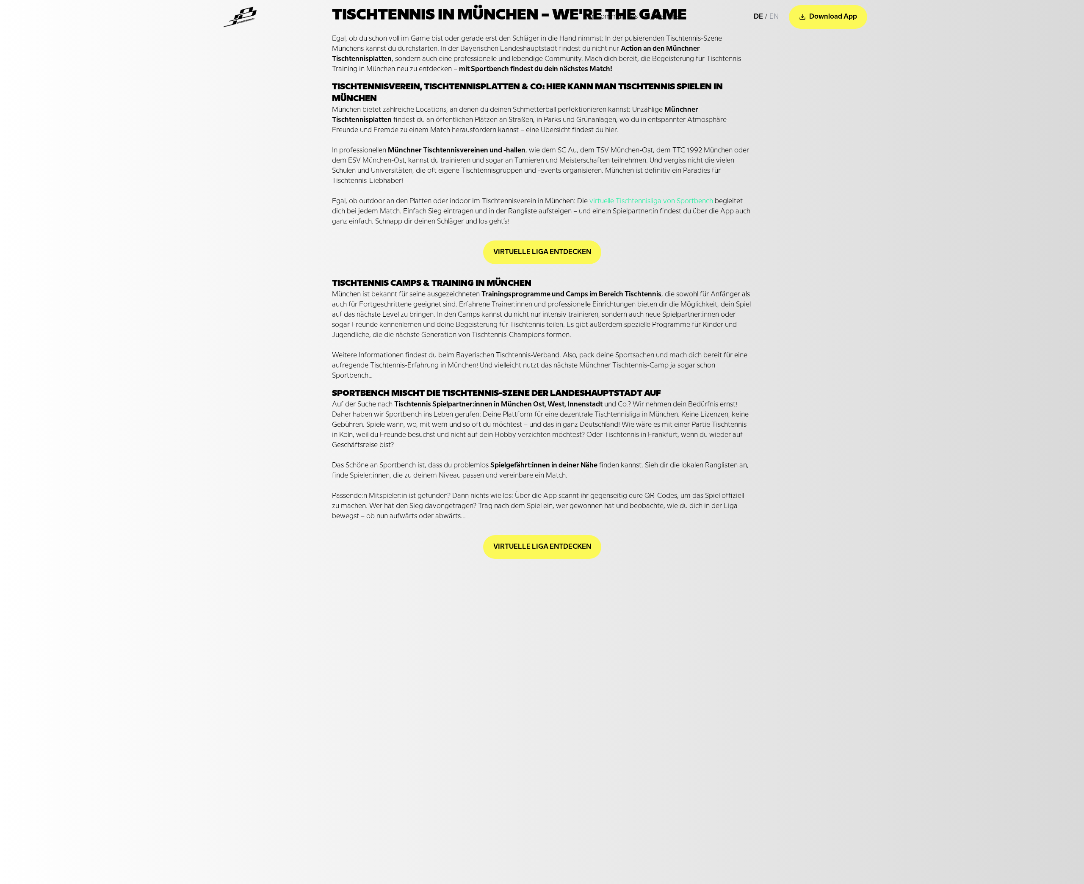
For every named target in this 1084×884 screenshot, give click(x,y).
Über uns (665, 17)
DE (758, 17)
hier (611, 130)
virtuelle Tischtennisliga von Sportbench (651, 201)
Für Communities (610, 17)
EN (774, 17)
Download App (833, 17)
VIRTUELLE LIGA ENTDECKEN (542, 252)
